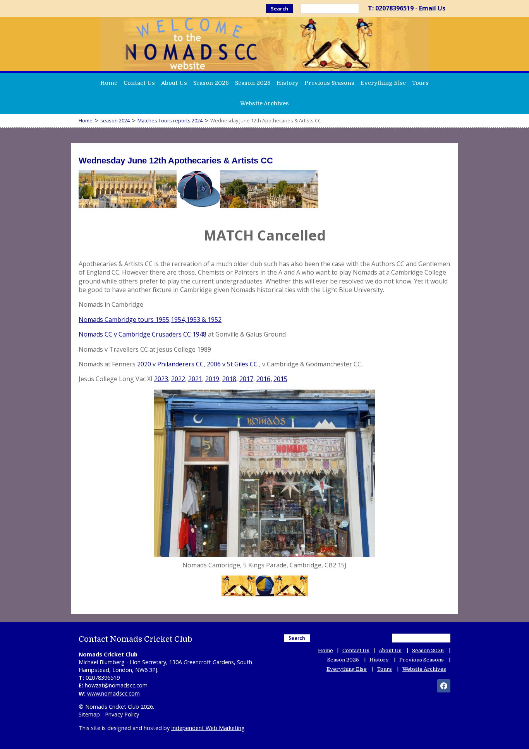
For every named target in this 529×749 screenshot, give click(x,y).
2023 (161, 378)
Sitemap (89, 714)
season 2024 (115, 120)
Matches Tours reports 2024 (170, 120)
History (287, 83)
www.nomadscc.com (113, 693)
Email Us (432, 8)
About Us (174, 83)
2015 (280, 378)
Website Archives (264, 103)
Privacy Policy (122, 714)
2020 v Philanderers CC (170, 364)
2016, (264, 378)
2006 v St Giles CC (232, 364)
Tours (420, 83)
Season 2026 (211, 83)
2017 (246, 378)
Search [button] (279, 8)
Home (108, 83)
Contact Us (139, 83)
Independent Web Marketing (208, 728)
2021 (195, 378)
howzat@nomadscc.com (116, 685)
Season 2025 (252, 83)
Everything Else (383, 83)
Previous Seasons (329, 83)
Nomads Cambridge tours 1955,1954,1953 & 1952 (150, 319)
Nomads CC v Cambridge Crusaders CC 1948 (142, 334)
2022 (178, 378)
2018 (229, 378)
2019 (212, 378)
